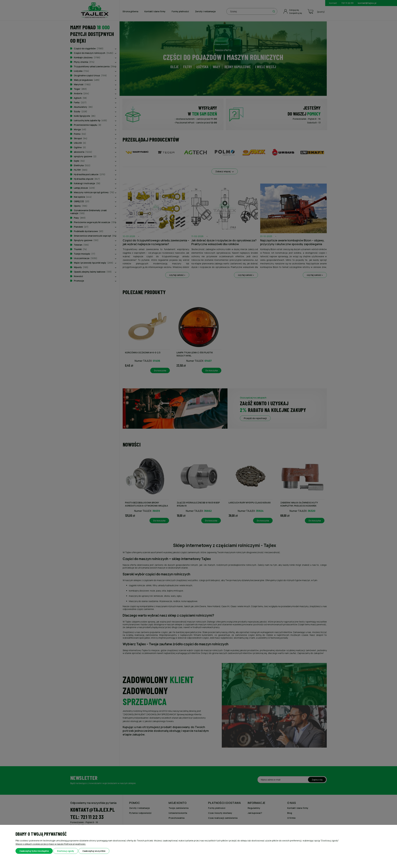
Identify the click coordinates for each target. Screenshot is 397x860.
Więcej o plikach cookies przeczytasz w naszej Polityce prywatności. (51, 843)
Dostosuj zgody (65, 850)
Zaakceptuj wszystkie (93, 850)
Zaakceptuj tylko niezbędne (34, 850)
